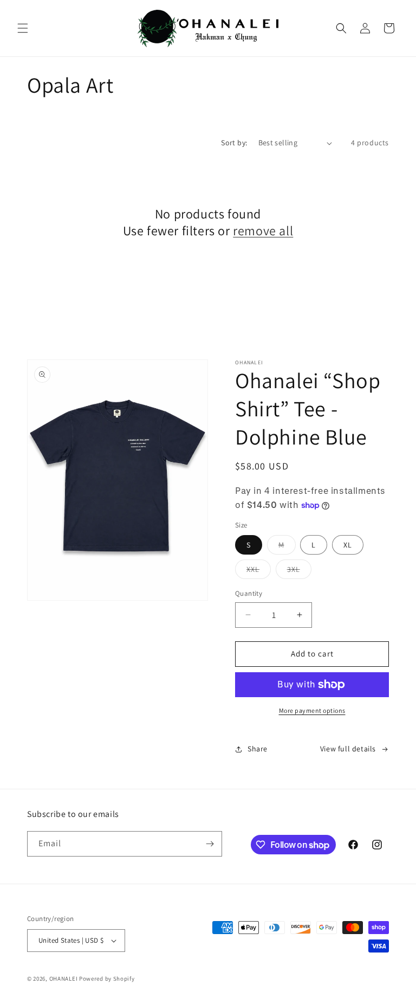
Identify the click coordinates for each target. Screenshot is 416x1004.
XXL (258, 571)
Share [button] (258, 749)
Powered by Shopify (107, 978)
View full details (348, 749)
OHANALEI (63, 978)
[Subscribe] (210, 844)
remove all (263, 230)
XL (347, 545)
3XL (299, 571)
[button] (23, 28)
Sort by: (234, 142)
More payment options (312, 710)
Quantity (248, 593)
